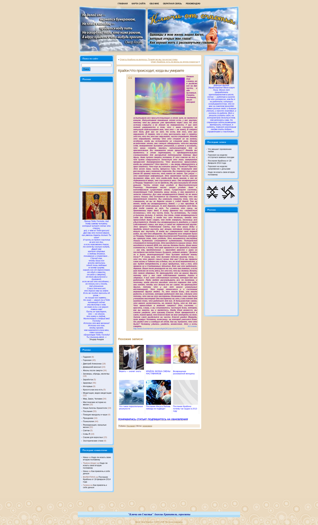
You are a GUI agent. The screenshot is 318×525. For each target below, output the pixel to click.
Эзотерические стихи (93, 441)
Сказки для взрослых (93, 437)
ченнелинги (147, 426)
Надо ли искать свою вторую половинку (97, 458)
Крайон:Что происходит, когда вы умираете (151, 70)
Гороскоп (87, 360)
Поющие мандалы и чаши (95, 415)
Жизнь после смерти (93, 370)
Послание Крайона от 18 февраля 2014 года (97, 479)
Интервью (87, 386)
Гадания (87, 357)
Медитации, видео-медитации (97, 393)
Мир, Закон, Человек (92, 399)
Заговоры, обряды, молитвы (96, 374)
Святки (86, 430)
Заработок (88, 379)
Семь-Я (86, 434)
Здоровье (87, 383)
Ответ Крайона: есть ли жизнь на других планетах (174, 62)
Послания (87, 411)
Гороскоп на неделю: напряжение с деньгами (219, 167)
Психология (88, 421)
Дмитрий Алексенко (92, 364)
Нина (85, 457)
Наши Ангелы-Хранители (95, 408)
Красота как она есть (93, 390)
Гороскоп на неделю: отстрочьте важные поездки (221, 156)
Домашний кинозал (92, 367)
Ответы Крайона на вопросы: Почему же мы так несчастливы (149, 59)
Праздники (88, 418)
